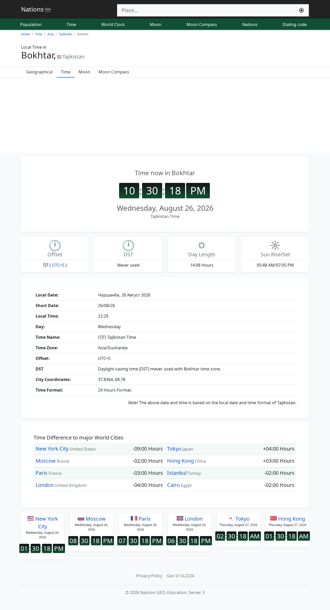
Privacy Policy (149, 576)
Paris (41, 472)
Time (71, 24)
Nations (250, 24)
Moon (155, 24)
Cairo (173, 484)
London (45, 484)
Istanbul (177, 472)
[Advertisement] (165, 117)
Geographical (39, 72)
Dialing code (295, 24)
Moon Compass (201, 24)
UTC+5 (58, 265)
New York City (52, 448)
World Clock (113, 24)
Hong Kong (180, 460)
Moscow (46, 460)
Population (31, 24)
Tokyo (174, 448)
